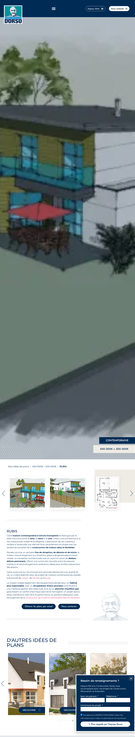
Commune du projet (91, 705)
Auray (47, 578)
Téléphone (111, 696)
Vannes (36, 578)
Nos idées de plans (18, 466)
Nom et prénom (89, 696)
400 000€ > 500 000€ (114, 449)
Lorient (24, 578)
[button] (54, 8)
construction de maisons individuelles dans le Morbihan (52, 597)
